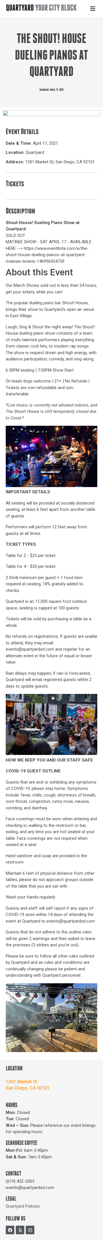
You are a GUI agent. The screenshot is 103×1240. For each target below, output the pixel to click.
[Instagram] (30, 1230)
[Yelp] (20, 1230)
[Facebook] (10, 1230)
